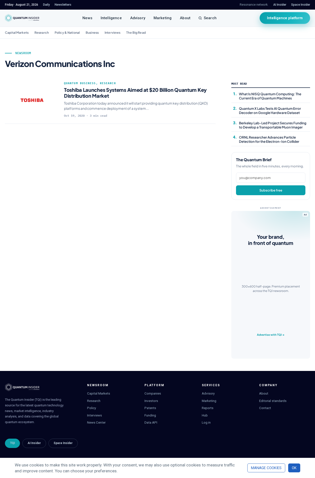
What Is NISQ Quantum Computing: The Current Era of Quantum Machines (270, 96)
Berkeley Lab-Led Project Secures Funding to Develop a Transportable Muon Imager (272, 125)
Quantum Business (80, 83)
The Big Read (136, 32)
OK (294, 468)
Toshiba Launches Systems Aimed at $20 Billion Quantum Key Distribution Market (135, 93)
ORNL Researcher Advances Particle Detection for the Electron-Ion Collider (269, 139)
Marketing (163, 18)
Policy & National (67, 32)
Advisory (137, 18)
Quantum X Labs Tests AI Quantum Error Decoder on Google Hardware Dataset (270, 110)
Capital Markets (17, 32)
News (87, 18)
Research (41, 32)
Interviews (112, 32)
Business (92, 32)
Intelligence (111, 18)
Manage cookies (266, 468)
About (185, 18)
